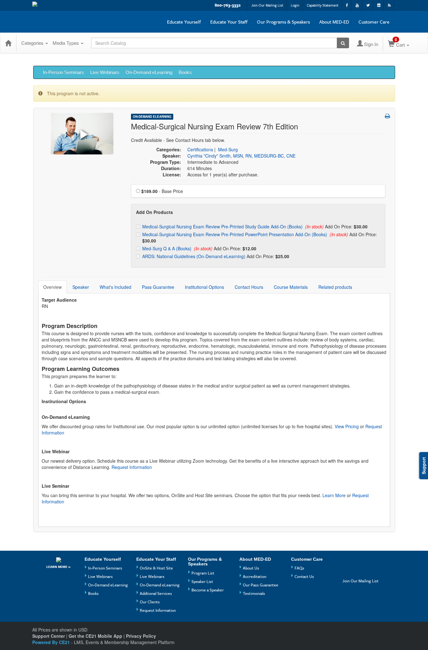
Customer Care (373, 21)
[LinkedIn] (360, 571)
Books (185, 72)
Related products (335, 287)
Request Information (132, 467)
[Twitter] (348, 571)
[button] (387, 116)
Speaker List (202, 581)
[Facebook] (348, 561)
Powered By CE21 (51, 642)
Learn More (334, 495)
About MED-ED (334, 21)
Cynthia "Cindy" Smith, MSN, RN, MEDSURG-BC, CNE (241, 156)
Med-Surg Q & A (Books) (167, 248)
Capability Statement (322, 5)
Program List (202, 573)
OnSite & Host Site (156, 568)
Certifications (200, 149)
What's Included (115, 287)
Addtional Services (156, 593)
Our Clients (150, 602)
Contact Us (304, 576)
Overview (52, 287)
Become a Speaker (207, 590)
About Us (251, 568)
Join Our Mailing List (267, 5)
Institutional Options (204, 287)
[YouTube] (360, 561)
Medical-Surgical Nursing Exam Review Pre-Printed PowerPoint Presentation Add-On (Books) (235, 234)
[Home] (8, 43)
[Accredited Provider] (58, 559)
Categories (33, 42)
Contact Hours (249, 287)
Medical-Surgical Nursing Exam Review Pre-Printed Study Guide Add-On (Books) (223, 226)
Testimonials (254, 593)
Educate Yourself (184, 21)
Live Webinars (104, 72)
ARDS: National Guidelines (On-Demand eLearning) (194, 256)
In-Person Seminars (63, 72)
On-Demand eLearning (149, 72)
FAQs (299, 568)
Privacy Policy (141, 636)
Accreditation (254, 576)
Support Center (48, 636)
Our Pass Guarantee (260, 585)
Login (295, 5)
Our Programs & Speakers (283, 21)
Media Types (66, 42)
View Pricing (347, 426)
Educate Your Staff (229, 21)
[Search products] (343, 43)
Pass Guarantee (158, 287)
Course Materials (291, 287)
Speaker (80, 287)
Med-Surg (228, 149)
